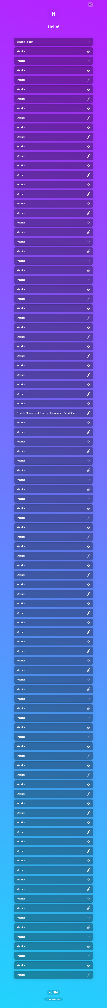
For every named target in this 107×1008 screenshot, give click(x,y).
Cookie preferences (53, 999)
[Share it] (90, 4)
